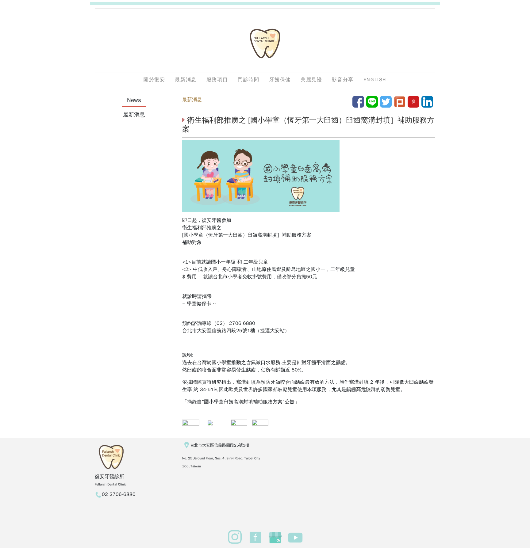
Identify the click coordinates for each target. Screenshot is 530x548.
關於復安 (154, 80)
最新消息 (192, 100)
